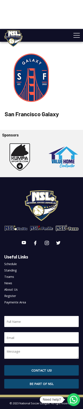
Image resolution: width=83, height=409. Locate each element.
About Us (11, 289)
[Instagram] (47, 243)
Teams (9, 276)
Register (10, 296)
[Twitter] (58, 243)
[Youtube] (24, 243)
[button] (41, 384)
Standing (10, 270)
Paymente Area (15, 302)
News (8, 283)
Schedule (10, 264)
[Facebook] (35, 243)
